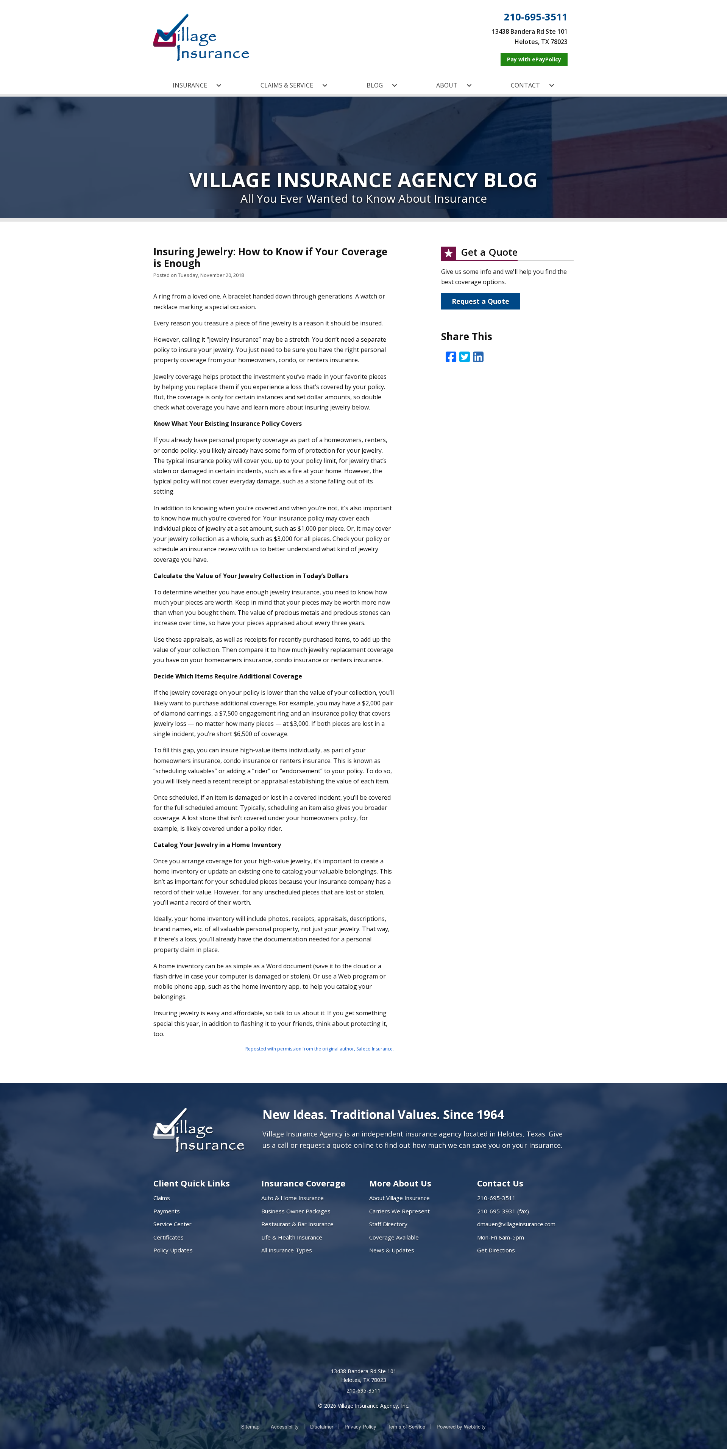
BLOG (375, 85)
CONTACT (525, 85)
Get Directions (496, 1250)
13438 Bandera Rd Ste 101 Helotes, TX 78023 (363, 1376)
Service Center (172, 1224)
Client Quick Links (191, 1183)
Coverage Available (394, 1237)
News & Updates (391, 1250)
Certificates (168, 1237)
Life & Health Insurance (291, 1237)
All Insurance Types (286, 1250)
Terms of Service (406, 1426)
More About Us (400, 1183)
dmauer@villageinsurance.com (516, 1224)
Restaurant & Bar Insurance (297, 1224)
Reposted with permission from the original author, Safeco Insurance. (319, 1049)
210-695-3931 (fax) (503, 1211)
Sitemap (250, 1426)
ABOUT (446, 85)
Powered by (461, 1426)
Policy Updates (173, 1250)
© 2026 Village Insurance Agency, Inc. (363, 1405)
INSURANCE (190, 85)
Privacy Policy (360, 1426)
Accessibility (285, 1426)
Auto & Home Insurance (292, 1198)
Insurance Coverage (303, 1183)
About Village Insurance (399, 1198)
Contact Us (500, 1183)
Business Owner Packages (296, 1211)
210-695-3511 (536, 17)
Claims (161, 1198)
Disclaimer (321, 1426)
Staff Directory (388, 1224)
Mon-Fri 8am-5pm (500, 1237)
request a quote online (337, 1145)
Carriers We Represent (399, 1211)
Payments (166, 1211)
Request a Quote (480, 301)
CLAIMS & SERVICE (287, 85)
